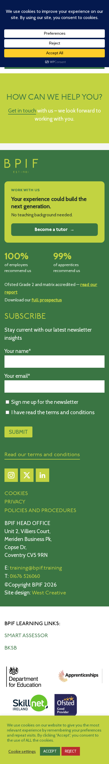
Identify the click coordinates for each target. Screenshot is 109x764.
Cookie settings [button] (22, 751)
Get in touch (22, 110)
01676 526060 (25, 576)
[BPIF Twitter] (27, 476)
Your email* (17, 376)
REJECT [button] (71, 751)
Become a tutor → (54, 229)
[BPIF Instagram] (11, 476)
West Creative (49, 593)
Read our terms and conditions (42, 455)
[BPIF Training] (21, 171)
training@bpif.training (36, 568)
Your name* (17, 351)
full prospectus (47, 300)
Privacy (14, 502)
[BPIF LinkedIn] (42, 476)
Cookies (16, 493)
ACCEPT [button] (50, 751)
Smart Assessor (26, 636)
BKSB (10, 648)
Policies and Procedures (40, 511)
